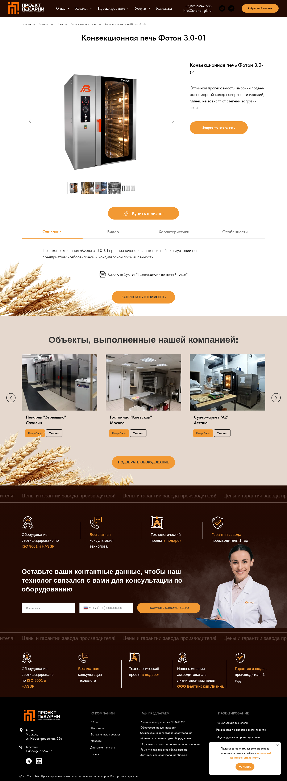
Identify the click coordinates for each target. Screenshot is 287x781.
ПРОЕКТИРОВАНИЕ (233, 713)
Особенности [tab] (235, 231)
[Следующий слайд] (276, 397)
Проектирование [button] (112, 8)
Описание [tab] (52, 231)
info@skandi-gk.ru (197, 10)
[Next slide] (173, 121)
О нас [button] (61, 8)
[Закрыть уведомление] (277, 745)
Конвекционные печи (83, 24)
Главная (26, 24)
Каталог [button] (82, 8)
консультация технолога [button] (101, 540)
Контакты (164, 8)
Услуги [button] (141, 8)
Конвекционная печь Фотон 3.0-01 (125, 24)
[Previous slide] (30, 121)
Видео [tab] (113, 231)
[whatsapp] (222, 8)
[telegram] (231, 8)
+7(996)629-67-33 (198, 6)
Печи (60, 24)
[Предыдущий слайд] (11, 397)
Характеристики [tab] (174, 231)
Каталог (44, 24)
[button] (260, 8)
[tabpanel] (143, 257)
